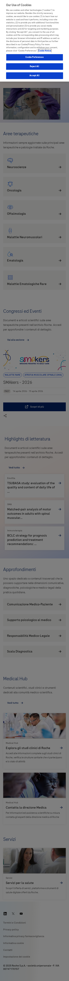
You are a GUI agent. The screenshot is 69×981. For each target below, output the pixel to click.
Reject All (34, 66)
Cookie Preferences (34, 57)
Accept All (34, 75)
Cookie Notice (44, 50)
